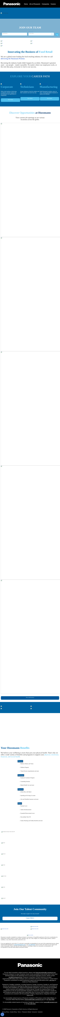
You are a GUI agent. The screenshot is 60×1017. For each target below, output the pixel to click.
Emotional (21, 775)
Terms (19, 1012)
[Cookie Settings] (2, 1014)
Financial (20, 789)
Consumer (34, 1012)
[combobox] (15, 34)
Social (19, 803)
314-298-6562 (32, 1004)
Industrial (40, 1012)
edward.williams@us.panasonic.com (34, 999)
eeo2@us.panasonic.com (15, 977)
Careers (53, 4)
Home (26, 4)
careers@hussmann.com (50, 1002)
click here (52, 980)
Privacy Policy (5, 1012)
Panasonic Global (26, 1012)
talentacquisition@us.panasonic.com (46, 972)
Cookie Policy (13, 1012)
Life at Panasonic (34, 4)
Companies (45, 4)
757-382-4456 (50, 999)
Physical (20, 761)
